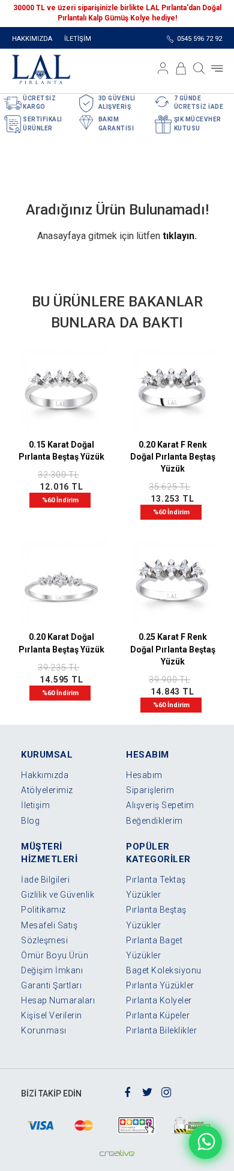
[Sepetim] (181, 68)
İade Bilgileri (45, 879)
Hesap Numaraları (58, 1000)
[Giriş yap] (163, 68)
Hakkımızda (44, 775)
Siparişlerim (150, 790)
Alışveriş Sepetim (160, 805)
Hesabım (144, 775)
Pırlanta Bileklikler (161, 1030)
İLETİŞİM (77, 39)
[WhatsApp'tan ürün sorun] (205, 1142)
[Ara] (199, 68)
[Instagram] (166, 1091)
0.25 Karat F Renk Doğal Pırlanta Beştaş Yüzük (172, 649)
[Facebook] (128, 1091)
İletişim (35, 805)
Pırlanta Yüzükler (160, 985)
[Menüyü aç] (217, 68)
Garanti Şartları (51, 985)
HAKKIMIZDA (32, 39)
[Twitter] (147, 1091)
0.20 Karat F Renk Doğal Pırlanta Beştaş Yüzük (172, 456)
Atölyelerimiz (47, 790)
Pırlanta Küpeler (158, 1015)
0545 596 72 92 (199, 39)
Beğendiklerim (154, 821)
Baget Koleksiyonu (164, 970)
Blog (30, 821)
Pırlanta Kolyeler (159, 1000)
